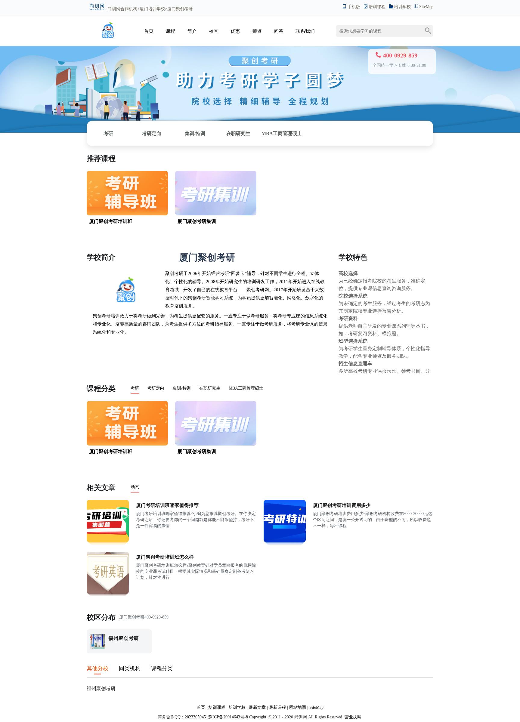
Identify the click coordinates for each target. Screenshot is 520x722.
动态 (135, 487)
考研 (108, 133)
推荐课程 (101, 158)
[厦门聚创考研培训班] (127, 193)
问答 (278, 31)
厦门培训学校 (152, 9)
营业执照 (353, 717)
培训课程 (377, 7)
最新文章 (257, 707)
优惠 (235, 31)
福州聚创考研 (101, 688)
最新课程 (277, 707)
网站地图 (297, 707)
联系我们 (305, 31)
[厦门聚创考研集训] (215, 193)
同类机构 (130, 668)
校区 (213, 31)
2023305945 (195, 717)
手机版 (354, 7)
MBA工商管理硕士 (282, 133)
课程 (170, 31)
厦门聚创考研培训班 (110, 221)
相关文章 (101, 488)
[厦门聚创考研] (108, 36)
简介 (192, 31)
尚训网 (114, 9)
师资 (257, 31)
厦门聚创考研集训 (197, 221)
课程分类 (101, 389)
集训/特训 (195, 133)
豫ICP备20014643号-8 (227, 717)
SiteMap (426, 7)
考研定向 (151, 133)
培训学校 (402, 7)
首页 (148, 31)
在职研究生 (238, 133)
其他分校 (97, 668)
